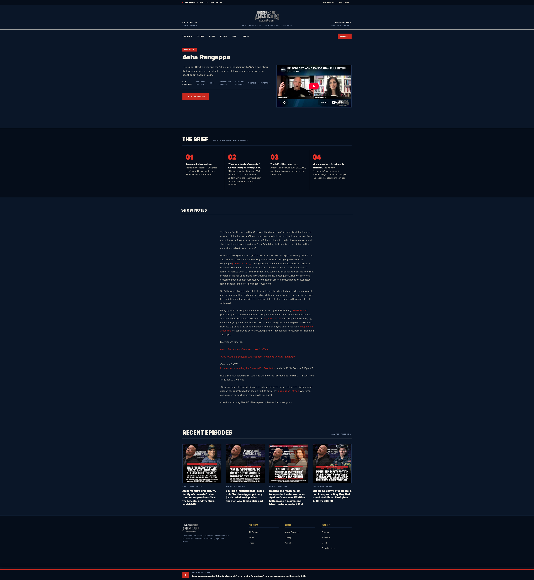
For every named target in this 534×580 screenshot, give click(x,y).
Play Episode (198, 96)
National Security (239, 83)
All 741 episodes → (342, 434)
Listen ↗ (344, 36)
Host (235, 36)
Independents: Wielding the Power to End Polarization (248, 368)
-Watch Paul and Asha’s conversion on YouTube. (244, 349)
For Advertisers (328, 548)
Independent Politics (225, 83)
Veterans (265, 83)
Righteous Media (272, 318)
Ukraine (252, 83)
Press (212, 36)
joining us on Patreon (287, 391)
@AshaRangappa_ (241, 263)
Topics (200, 36)
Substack (326, 537)
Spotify (288, 537)
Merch (246, 36)
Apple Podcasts (292, 532)
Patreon (325, 532)
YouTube (289, 542)
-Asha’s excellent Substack (257, 356)
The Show (187, 36)
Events (224, 36)
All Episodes (254, 532)
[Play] (185, 575)
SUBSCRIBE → (345, 2)
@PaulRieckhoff (299, 310)
